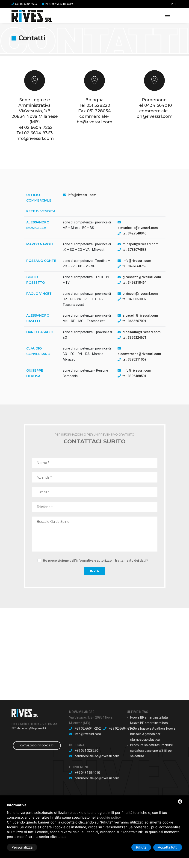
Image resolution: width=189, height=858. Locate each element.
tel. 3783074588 (134, 249)
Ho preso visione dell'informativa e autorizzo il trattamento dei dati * (95, 560)
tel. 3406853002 (134, 299)
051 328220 (98, 105)
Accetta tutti (167, 847)
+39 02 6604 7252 (26, 4)
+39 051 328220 (86, 750)
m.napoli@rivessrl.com (141, 244)
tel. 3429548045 (134, 233)
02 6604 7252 (38, 127)
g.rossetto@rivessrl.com (142, 277)
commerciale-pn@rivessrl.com (97, 778)
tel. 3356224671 (134, 337)
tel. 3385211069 (134, 359)
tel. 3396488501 (134, 376)
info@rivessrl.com (58, 4)
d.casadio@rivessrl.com (142, 332)
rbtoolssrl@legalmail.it (31, 728)
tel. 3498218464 (134, 282)
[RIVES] (32, 15)
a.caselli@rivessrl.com (140, 315)
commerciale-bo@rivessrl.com (97, 756)
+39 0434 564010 (87, 772)
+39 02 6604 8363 (122, 728)
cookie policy (110, 817)
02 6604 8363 (38, 133)
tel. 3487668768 (134, 266)
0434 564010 (158, 105)
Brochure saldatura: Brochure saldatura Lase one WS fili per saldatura (151, 750)
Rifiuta (141, 847)
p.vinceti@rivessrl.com (140, 293)
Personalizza (22, 847)
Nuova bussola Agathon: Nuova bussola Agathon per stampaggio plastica (152, 734)
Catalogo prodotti (37, 745)
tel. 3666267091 (134, 321)
